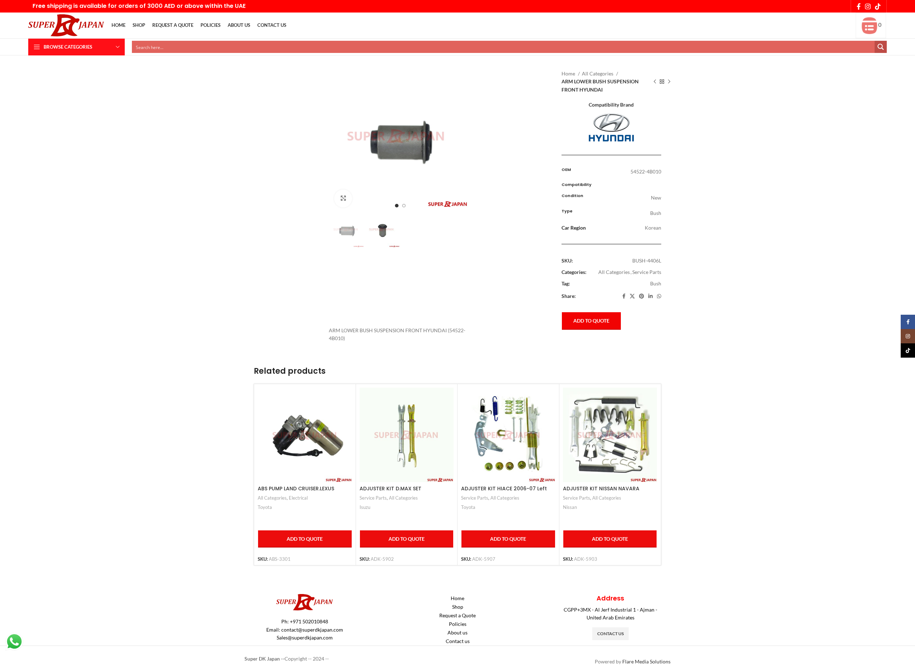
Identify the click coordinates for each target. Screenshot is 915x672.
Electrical (298, 498)
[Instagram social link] (868, 6)
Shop (457, 607)
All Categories (598, 73)
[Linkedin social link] (650, 296)
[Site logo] (66, 25)
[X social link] (632, 296)
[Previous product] (654, 81)
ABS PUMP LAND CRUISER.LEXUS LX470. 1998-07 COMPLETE (296, 492)
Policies (457, 624)
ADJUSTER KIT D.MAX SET (390, 488)
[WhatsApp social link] (659, 296)
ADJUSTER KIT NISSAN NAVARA (601, 488)
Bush (655, 283)
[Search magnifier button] (881, 47)
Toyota (265, 507)
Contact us (458, 641)
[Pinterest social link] (641, 296)
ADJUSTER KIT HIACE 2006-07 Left (504, 488)
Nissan (570, 507)
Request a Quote (457, 615)
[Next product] (669, 81)
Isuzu (365, 507)
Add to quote (591, 321)
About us (457, 632)
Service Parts (646, 272)
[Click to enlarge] (343, 198)
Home (569, 73)
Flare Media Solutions (646, 661)
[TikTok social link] (878, 6)
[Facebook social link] (859, 6)
